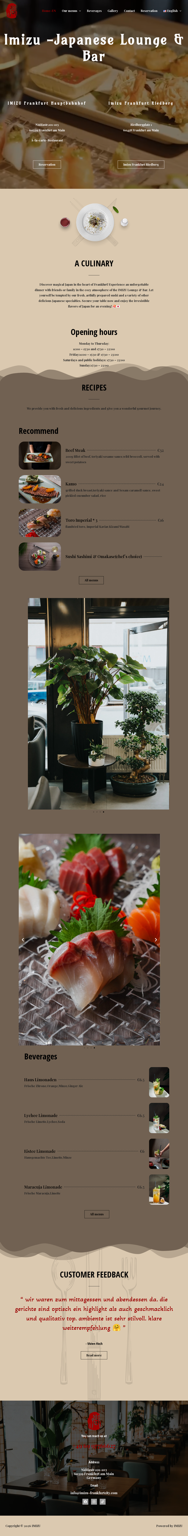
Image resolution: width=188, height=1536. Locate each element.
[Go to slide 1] (93, 811)
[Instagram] (94, 1502)
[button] (32, 704)
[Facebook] (85, 1502)
